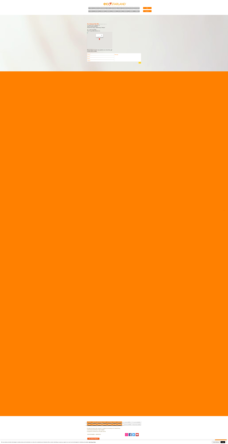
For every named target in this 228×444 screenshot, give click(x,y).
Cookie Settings (216, 442)
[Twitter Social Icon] (133, 434)
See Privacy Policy (92, 442)
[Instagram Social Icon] (126, 434)
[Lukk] (226, 442)
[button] (127, 422)
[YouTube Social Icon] (137, 434)
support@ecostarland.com (95, 30)
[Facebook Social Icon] (130, 434)
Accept (223, 442)
